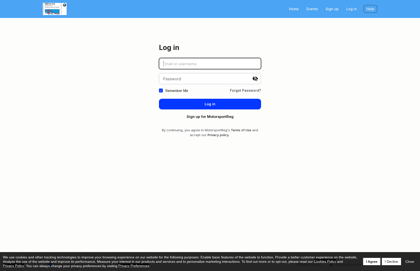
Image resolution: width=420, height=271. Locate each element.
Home (294, 9)
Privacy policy (218, 135)
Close (409, 261)
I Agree (371, 261)
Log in (351, 9)
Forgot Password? (245, 90)
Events (312, 9)
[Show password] (255, 78)
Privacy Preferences (133, 266)
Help (370, 9)
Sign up (332, 9)
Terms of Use (241, 130)
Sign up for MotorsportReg (210, 116)
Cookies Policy (325, 261)
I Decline (391, 261)
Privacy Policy (13, 266)
